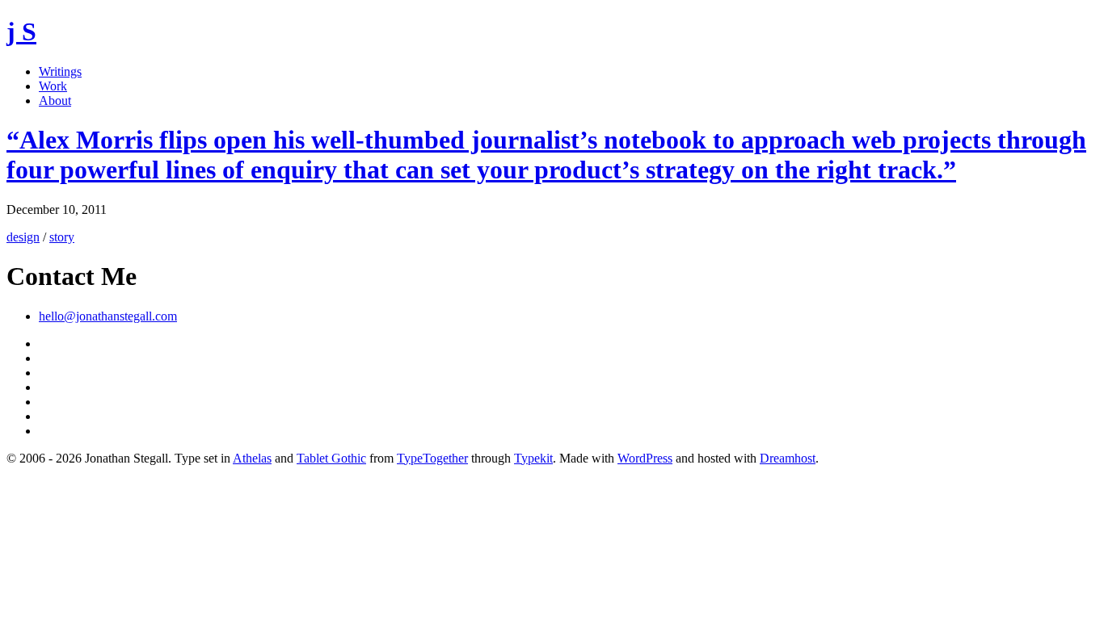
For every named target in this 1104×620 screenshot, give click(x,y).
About (55, 100)
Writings (60, 71)
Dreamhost (787, 458)
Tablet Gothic (331, 458)
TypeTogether (432, 458)
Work (53, 86)
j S (21, 31)
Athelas (252, 458)
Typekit (533, 458)
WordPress (644, 458)
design (23, 237)
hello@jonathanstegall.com (108, 316)
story (61, 237)
